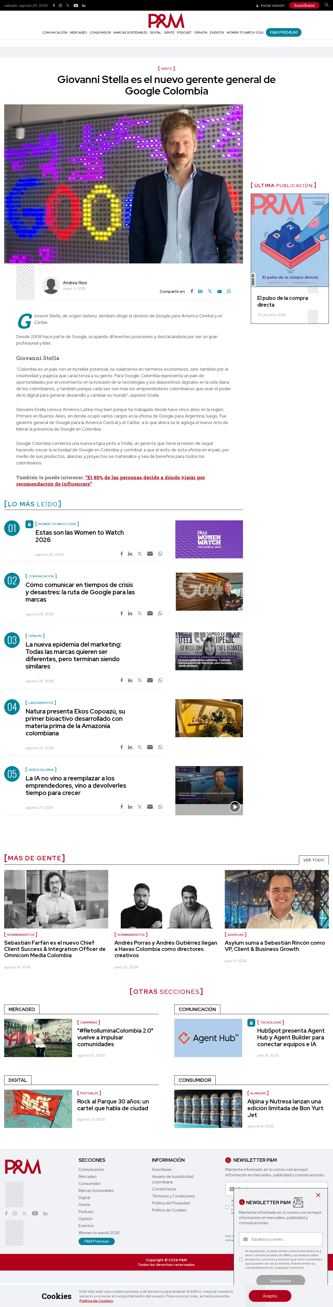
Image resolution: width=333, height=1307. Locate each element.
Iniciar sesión (272, 5)
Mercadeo (78, 32)
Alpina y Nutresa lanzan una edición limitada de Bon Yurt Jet (285, 1108)
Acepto (270, 1296)
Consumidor (100, 32)
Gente (169, 32)
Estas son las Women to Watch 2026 (79, 536)
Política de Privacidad (171, 1203)
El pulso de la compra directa (282, 301)
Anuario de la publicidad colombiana (172, 1179)
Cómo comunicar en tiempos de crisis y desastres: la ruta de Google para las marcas (80, 592)
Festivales (89, 1093)
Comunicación (54, 32)
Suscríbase (304, 5)
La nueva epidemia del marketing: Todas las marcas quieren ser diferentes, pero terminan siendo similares (73, 655)
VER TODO (313, 860)
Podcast (184, 32)
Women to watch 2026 (245, 32)
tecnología (270, 1022)
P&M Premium (283, 32)
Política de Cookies (96, 1300)
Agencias (236, 935)
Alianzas (258, 1093)
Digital (155, 32)
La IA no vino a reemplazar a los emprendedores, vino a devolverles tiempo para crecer (75, 785)
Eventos (217, 32)
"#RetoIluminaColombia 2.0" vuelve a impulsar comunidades (115, 1037)
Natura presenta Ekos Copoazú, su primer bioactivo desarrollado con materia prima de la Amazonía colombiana (75, 722)
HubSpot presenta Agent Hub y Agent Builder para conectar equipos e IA (291, 1037)
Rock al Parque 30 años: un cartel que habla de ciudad (113, 1105)
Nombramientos (20, 935)
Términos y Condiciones (173, 1196)
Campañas (88, 1022)
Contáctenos (164, 1189)
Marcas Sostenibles (130, 32)
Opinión (200, 32)
